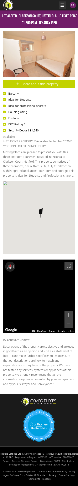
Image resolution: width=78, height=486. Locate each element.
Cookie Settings (67, 475)
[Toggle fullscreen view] (68, 266)
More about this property (40, 84)
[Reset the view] (10, 267)
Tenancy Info (48, 22)
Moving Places (27, 471)
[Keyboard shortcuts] (33, 331)
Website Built (45, 471)
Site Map (41, 475)
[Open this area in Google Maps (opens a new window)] (11, 330)
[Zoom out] (68, 323)
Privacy (52, 475)
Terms (52, 331)
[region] (39, 296)
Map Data (42, 331)
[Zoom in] (68, 315)
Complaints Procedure (40, 478)
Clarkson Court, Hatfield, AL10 (31, 16)
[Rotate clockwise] (13, 267)
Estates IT (31, 475)
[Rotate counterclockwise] (6, 267)
